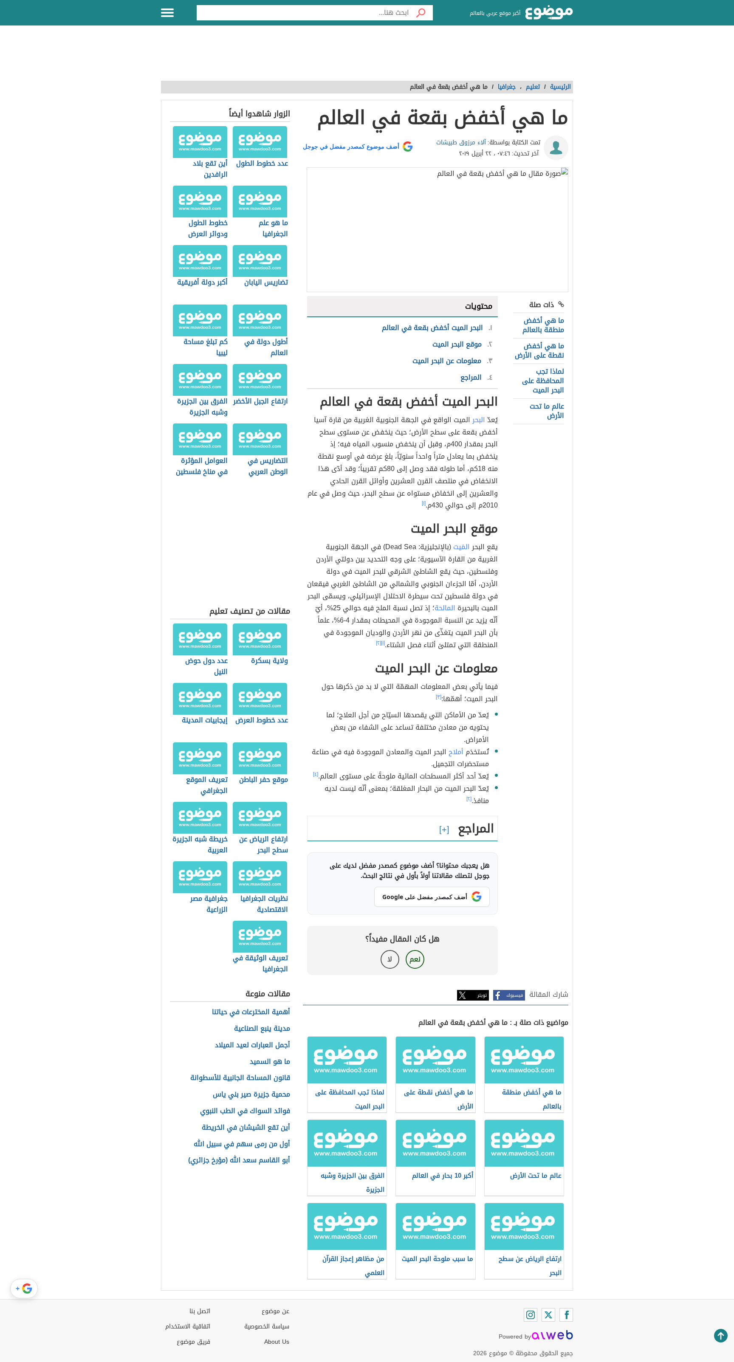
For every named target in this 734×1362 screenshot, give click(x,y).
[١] (424, 503)
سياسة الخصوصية (266, 1326)
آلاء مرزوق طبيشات (461, 142)
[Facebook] (566, 1315)
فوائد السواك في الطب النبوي (245, 1111)
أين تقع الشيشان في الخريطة (246, 1128)
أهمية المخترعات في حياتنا (251, 1012)
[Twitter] (548, 1315)
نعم (415, 959)
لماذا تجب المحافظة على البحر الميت (543, 381)
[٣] (438, 697)
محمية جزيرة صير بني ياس (251, 1094)
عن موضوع (275, 1311)
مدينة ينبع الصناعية (262, 1029)
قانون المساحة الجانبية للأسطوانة (240, 1078)
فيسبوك (514, 995)
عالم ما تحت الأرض (547, 411)
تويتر (482, 995)
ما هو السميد (270, 1062)
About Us (276, 1342)
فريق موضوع (193, 1342)
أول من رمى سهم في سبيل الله (242, 1144)
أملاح (456, 752)
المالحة (445, 608)
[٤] (315, 774)
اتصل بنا (199, 1311)
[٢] (378, 643)
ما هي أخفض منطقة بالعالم (543, 325)
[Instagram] (530, 1315)
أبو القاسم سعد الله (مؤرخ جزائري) (239, 1160)
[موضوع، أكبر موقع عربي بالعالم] (549, 12)
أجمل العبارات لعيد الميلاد (252, 1045)
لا (389, 959)
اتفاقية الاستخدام (187, 1326)
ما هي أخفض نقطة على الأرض (539, 350)
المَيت (461, 546)
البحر (478, 419)
